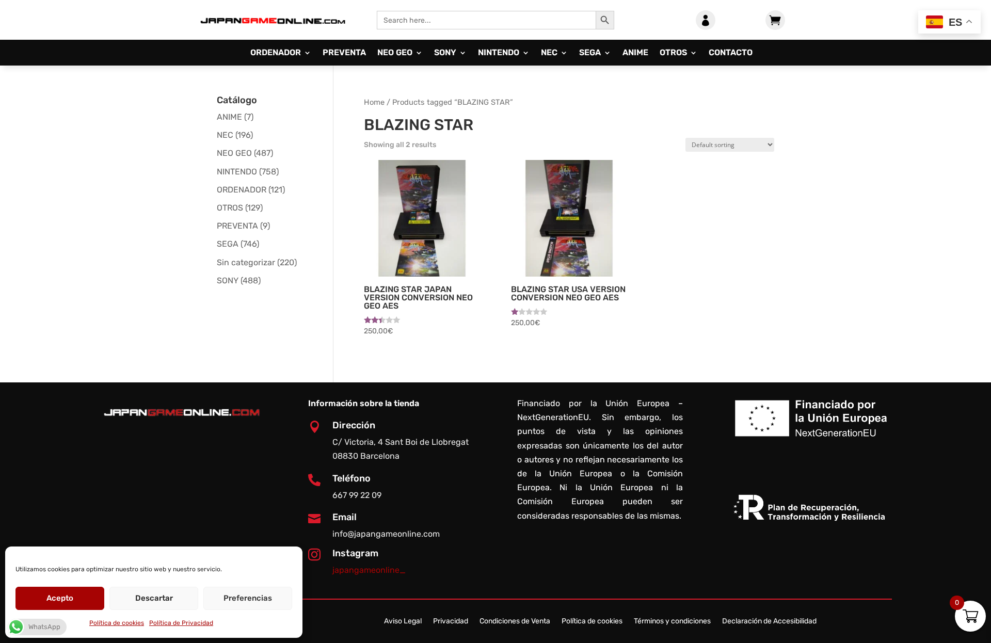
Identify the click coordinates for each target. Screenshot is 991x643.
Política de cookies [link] (116, 622)
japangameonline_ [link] (369, 570)
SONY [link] (445, 53)
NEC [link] (549, 53)
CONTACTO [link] (731, 53)
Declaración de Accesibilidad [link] (769, 621)
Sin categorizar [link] (246, 262)
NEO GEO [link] (394, 53)
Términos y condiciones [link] (672, 621)
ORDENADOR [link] (275, 53)
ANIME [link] (635, 53)
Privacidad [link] (450, 621)
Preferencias (247, 598)
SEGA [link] (590, 53)
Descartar (154, 598)
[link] (272, 33)
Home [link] (374, 102)
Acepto (59, 598)
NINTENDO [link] (498, 53)
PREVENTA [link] (344, 53)
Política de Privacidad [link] (181, 622)
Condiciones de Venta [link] (514, 621)
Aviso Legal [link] (403, 621)
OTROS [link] (673, 53)
